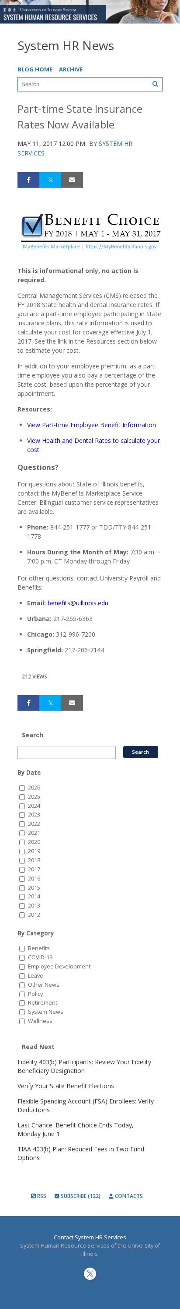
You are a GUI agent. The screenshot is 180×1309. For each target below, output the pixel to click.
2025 (34, 796)
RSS (41, 1196)
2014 (34, 896)
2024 (34, 806)
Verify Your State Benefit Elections (65, 1086)
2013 (34, 905)
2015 (34, 887)
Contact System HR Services (90, 1237)
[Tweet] (50, 180)
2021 (34, 833)
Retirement (42, 1002)
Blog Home (34, 69)
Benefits (39, 948)
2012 (34, 914)
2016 (34, 878)
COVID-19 (40, 957)
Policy (35, 994)
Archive (71, 69)
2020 (34, 842)
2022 (34, 823)
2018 (34, 860)
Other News (43, 984)
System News (45, 1011)
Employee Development (59, 966)
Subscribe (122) (79, 1196)
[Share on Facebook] (28, 180)
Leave (35, 975)
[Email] (72, 180)
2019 (34, 851)
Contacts (128, 1196)
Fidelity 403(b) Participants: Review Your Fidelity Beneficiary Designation (84, 1066)
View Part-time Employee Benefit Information (91, 425)
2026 (34, 787)
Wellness (40, 1021)
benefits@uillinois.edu (78, 603)
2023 (34, 814)
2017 (34, 869)
